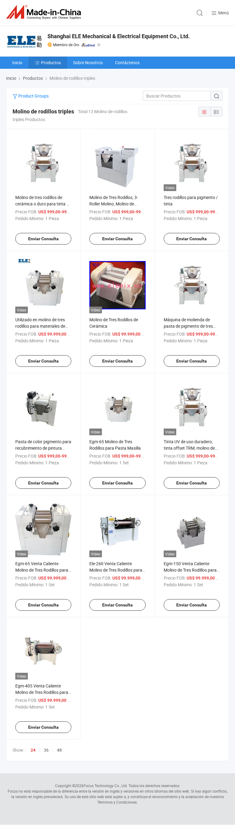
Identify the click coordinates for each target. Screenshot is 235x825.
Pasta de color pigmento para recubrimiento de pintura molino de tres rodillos (43, 448)
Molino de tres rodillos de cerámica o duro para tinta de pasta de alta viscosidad (43, 203)
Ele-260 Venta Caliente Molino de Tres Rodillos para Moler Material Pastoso (115, 570)
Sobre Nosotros (88, 62)
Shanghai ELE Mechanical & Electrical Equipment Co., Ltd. (118, 36)
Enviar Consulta (43, 238)
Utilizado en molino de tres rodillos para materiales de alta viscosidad (40, 326)
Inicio (17, 62)
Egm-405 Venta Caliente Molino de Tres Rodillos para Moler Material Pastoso (41, 692)
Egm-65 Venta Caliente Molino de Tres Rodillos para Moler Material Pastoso (41, 570)
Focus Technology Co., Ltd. (106, 785)
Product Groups (33, 96)
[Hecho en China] (44, 12)
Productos (51, 62)
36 (46, 750)
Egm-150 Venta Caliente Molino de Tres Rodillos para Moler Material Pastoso (190, 570)
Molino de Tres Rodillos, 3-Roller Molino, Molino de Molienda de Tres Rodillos (113, 203)
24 (33, 750)
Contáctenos (127, 62)
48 (59, 750)
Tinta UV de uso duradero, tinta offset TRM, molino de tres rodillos (189, 448)
